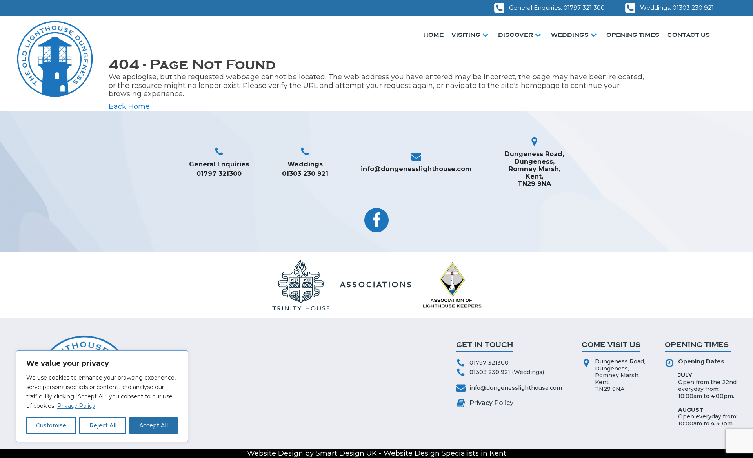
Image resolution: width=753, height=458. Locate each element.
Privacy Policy (76, 405)
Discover (515, 35)
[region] (102, 396)
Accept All (153, 425)
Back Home (129, 106)
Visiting (465, 35)
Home (433, 35)
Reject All (102, 425)
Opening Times (632, 35)
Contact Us (688, 35)
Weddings (570, 35)
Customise (51, 425)
